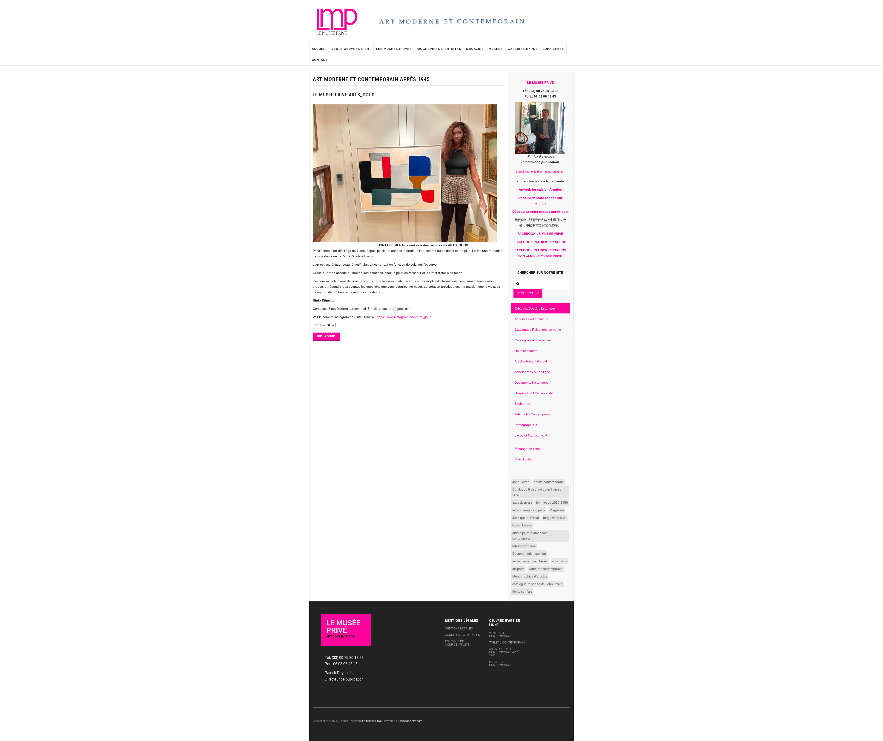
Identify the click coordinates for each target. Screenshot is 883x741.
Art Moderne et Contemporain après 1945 (505, 652)
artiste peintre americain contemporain (530, 535)
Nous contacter (526, 351)
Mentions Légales (459, 628)
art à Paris (559, 561)
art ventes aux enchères (530, 561)
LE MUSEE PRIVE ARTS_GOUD (344, 95)
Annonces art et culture (531, 319)
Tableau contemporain (507, 642)
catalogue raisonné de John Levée (537, 584)
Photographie (524, 425)
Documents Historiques (531, 382)
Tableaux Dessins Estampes (535, 308)
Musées (496, 48)
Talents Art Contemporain (533, 414)
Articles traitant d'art (529, 361)
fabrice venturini (524, 546)
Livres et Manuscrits (529, 435)
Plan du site (523, 459)
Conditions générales (462, 635)
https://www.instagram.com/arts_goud (404, 317)
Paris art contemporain (500, 663)
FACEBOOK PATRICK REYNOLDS (540, 242)
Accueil (319, 48)
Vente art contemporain (500, 634)
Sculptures (522, 403)
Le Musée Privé (372, 721)
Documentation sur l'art (529, 553)
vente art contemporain (545, 569)
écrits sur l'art (522, 591)
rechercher (527, 293)
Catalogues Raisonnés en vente (538, 329)
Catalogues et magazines (533, 340)
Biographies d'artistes (439, 48)
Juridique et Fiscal (525, 518)
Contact (319, 59)
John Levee (553, 48)
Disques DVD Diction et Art (534, 393)
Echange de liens (527, 449)
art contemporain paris (528, 510)
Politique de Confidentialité (457, 643)
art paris (518, 569)
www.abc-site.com (411, 721)
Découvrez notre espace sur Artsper (540, 211)
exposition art (522, 502)
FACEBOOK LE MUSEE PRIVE (540, 234)
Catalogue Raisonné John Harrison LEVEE (537, 492)
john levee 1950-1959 (552, 502)
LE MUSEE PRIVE (540, 82)
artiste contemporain (549, 482)
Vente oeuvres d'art (351, 48)
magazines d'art (554, 518)
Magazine (475, 48)
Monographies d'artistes (529, 576)
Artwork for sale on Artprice (540, 189)
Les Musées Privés (394, 48)
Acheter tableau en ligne (532, 372)
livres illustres (522, 525)
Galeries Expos (523, 48)
